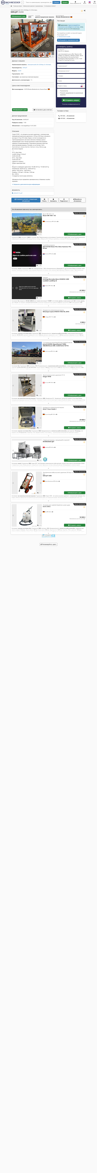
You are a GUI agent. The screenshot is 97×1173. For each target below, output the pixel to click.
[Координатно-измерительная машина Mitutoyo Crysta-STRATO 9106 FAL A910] (27, 320)
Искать (57, 2)
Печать (44, 201)
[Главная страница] (11, 6)
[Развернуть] (48, 241)
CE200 (19, 71)
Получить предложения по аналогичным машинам (71, 94)
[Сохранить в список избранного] (82, 11)
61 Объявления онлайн (63, 36)
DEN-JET (25, 67)
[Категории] (22, 2)
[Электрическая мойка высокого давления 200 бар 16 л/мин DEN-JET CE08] (27, 483)
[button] (94, 2)
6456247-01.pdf (17, 193)
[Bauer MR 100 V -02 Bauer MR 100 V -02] (27, 224)
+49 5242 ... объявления (67, 116)
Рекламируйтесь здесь (49, 544)
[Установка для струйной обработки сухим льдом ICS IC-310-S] (27, 515)
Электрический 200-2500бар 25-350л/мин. (39, 64)
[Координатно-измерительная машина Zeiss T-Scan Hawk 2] (27, 418)
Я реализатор (64, 91)
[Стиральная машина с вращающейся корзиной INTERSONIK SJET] (27, 450)
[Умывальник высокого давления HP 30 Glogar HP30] (27, 385)
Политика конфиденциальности (71, 104)
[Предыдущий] (12, 38)
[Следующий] (52, 38)
